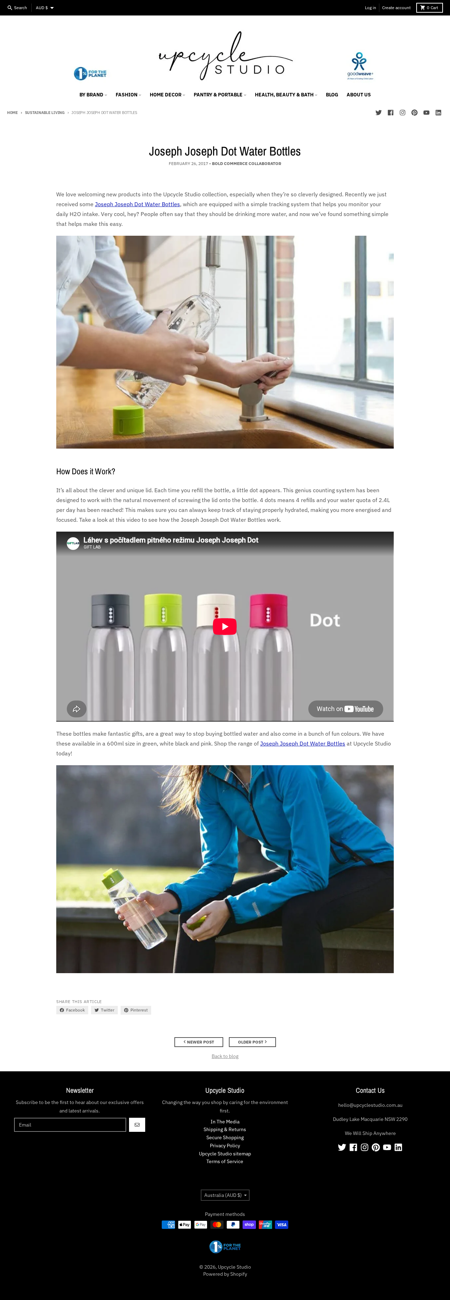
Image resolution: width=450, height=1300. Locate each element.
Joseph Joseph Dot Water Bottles (137, 204)
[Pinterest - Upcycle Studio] (414, 112)
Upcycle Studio (234, 1267)
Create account (396, 7)
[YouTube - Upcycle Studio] (426, 112)
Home (12, 112)
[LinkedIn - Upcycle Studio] (438, 112)
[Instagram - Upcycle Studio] (402, 112)
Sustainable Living (45, 112)
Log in (370, 7)
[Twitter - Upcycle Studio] (378, 112)
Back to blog (225, 1056)
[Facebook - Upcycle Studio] (390, 112)
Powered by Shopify (225, 1274)
